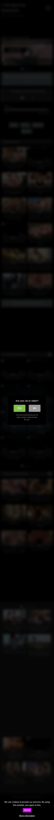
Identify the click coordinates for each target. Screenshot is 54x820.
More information (27, 816)
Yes (19, 408)
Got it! (27, 810)
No (34, 408)
